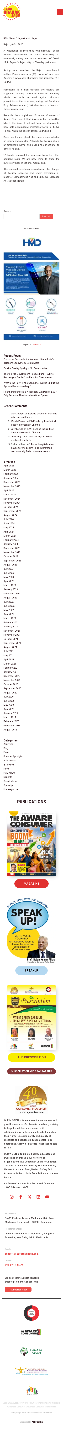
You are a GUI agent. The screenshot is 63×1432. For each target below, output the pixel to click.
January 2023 (11, 589)
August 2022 (10, 597)
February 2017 (11, 721)
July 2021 (9, 651)
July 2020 (9, 696)
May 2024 (9, 527)
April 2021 (9, 659)
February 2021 (11, 667)
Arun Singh (16, 436)
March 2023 (10, 585)
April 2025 (9, 490)
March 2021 (10, 663)
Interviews (9, 764)
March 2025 (10, 494)
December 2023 (12, 548)
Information (10, 760)
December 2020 (12, 676)
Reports (8, 777)
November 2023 (12, 552)
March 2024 (10, 535)
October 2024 (11, 507)
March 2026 (10, 469)
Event (7, 752)
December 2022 (12, 593)
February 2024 (11, 540)
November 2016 (12, 725)
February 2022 (11, 622)
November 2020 (12, 680)
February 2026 (11, 473)
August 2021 (10, 647)
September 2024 (12, 511)
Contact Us (37, 344)
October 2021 (11, 639)
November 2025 (12, 486)
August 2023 (10, 564)
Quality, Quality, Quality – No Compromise (25, 368)
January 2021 (11, 672)
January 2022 (11, 626)
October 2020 (11, 684)
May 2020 (9, 704)
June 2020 (9, 700)
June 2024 (9, 523)
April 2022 (9, 614)
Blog (6, 748)
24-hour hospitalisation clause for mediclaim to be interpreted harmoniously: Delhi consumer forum (32, 448)
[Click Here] (60, 12)
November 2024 (12, 502)
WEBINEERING (37, 1422)
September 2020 (12, 688)
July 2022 (9, 601)
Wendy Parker (18, 421)
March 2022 (10, 618)
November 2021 (12, 634)
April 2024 (9, 531)
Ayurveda (8, 744)
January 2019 (11, 713)
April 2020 (9, 709)
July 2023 (9, 568)
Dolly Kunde (17, 429)
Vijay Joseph (17, 413)
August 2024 (10, 515)
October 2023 (11, 556)
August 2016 (10, 729)
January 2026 (11, 478)
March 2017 (10, 717)
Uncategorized (11, 789)
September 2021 (12, 643)
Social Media (10, 781)
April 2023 (9, 581)
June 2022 (9, 605)
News (7, 768)
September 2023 (12, 560)
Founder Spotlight (13, 756)
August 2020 (10, 692)
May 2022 (9, 610)
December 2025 (12, 482)
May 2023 (9, 577)
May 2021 (9, 655)
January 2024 (11, 544)
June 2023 (9, 572)
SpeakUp (8, 785)
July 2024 (9, 519)
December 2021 (12, 630)
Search (7, 211)
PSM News (9, 38)
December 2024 (12, 498)
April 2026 (9, 465)
